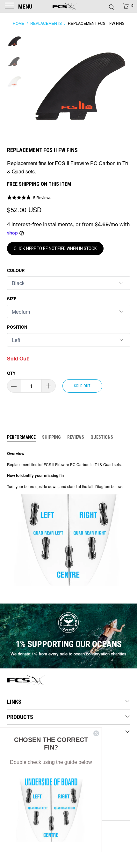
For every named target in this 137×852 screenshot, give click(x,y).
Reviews (75, 437)
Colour (16, 270)
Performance (21, 437)
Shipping (51, 437)
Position (17, 327)
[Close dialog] (96, 733)
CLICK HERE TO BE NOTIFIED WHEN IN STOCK (55, 248)
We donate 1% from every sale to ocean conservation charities (68, 654)
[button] (29, 197)
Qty (11, 373)
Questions (101, 437)
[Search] (111, 5)
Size (12, 299)
